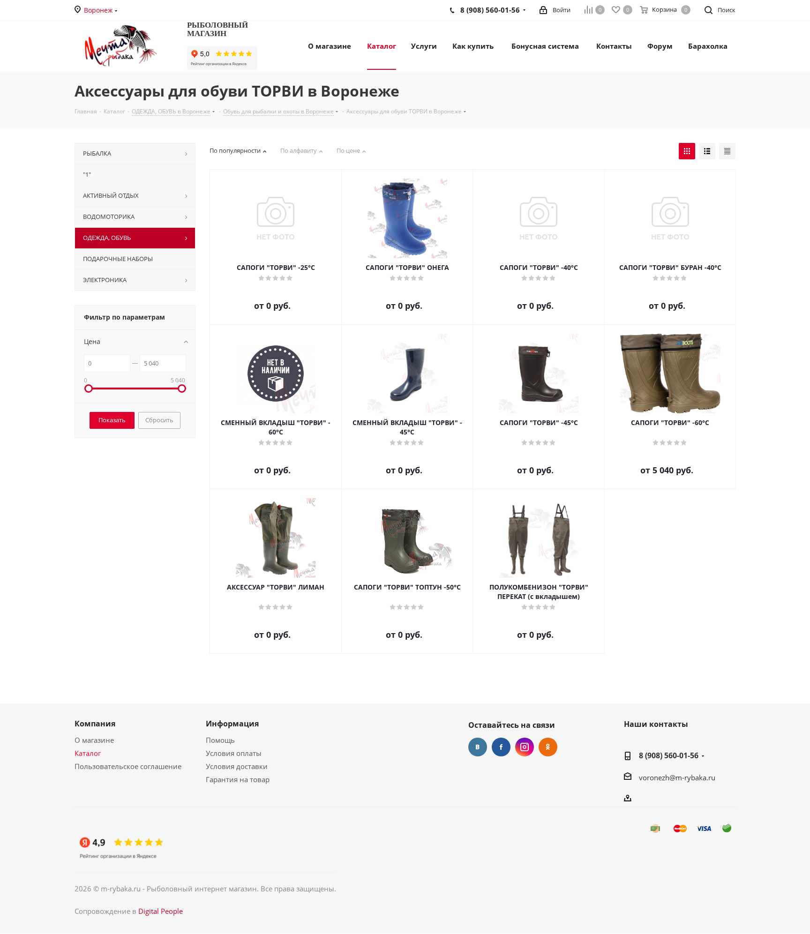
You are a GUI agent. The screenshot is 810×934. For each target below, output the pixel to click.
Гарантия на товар (238, 779)
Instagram (524, 747)
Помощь (220, 740)
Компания (95, 723)
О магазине (94, 740)
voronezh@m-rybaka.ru (677, 777)
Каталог (88, 753)
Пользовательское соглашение (128, 766)
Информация (232, 723)
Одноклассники (548, 747)
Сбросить (159, 420)
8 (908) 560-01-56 (668, 755)
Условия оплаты (234, 753)
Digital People (160, 911)
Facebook (501, 747)
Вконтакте (477, 747)
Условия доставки (237, 766)
